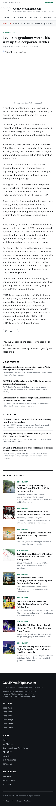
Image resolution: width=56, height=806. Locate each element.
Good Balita (9, 32)
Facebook (6, 801)
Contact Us (7, 764)
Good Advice (8, 724)
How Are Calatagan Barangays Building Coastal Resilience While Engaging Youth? (33, 488)
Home (7, 17)
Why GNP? (7, 752)
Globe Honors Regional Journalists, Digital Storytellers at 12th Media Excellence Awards (34, 649)
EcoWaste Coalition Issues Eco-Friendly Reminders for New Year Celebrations (33, 604)
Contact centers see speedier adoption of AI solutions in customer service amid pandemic (27, 399)
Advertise (7, 756)
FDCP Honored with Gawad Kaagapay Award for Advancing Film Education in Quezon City (34, 580)
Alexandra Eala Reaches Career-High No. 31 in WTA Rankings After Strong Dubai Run (26, 368)
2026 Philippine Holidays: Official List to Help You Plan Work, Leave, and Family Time (27, 435)
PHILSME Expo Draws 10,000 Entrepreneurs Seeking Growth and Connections (27, 420)
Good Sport (7, 716)
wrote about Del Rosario (39, 148)
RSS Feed (7, 784)
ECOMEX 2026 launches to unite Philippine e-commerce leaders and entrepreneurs (28, 382)
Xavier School (31, 323)
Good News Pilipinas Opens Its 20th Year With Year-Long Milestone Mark (34, 535)
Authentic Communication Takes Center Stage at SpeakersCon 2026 (33, 513)
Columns (33, 17)
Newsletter (49, 2)
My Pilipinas (8, 744)
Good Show (7, 712)
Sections (18, 17)
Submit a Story (9, 780)
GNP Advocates (9, 760)
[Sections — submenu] (25, 17)
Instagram (18, 801)
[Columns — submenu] (40, 17)
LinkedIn (38, 103)
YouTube (27, 801)
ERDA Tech (31, 184)
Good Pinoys (8, 720)
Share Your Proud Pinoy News (15, 748)
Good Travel (8, 728)
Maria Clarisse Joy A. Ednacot (28, 46)
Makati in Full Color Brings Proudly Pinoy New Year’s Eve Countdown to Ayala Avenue (34, 627)
